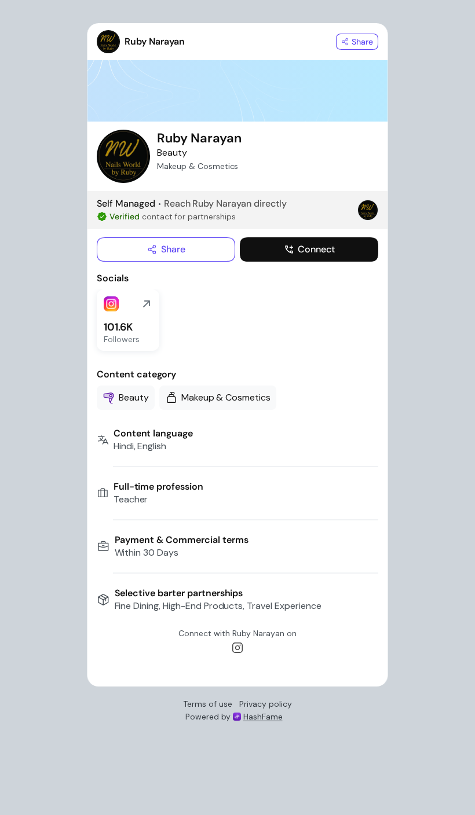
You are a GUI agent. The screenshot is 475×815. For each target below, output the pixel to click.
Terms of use (207, 704)
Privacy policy (265, 704)
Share (173, 249)
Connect (316, 249)
